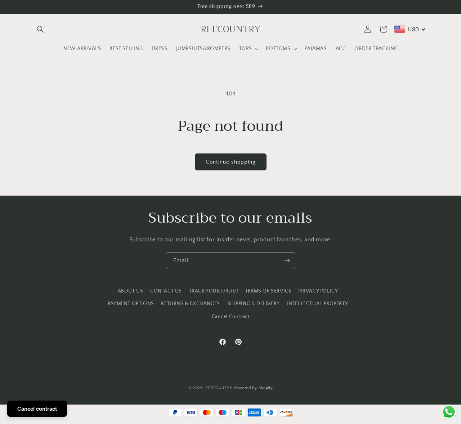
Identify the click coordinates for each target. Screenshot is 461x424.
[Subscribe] (287, 260)
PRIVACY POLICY (318, 291)
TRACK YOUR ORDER (213, 291)
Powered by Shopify (253, 388)
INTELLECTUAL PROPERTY (317, 304)
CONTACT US (166, 291)
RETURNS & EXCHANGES (190, 304)
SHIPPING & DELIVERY (253, 304)
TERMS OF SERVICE (268, 291)
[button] (40, 29)
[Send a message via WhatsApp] (448, 411)
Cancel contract (37, 409)
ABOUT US (130, 291)
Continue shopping (231, 162)
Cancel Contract (231, 317)
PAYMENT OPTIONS (131, 304)
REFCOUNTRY (218, 388)
